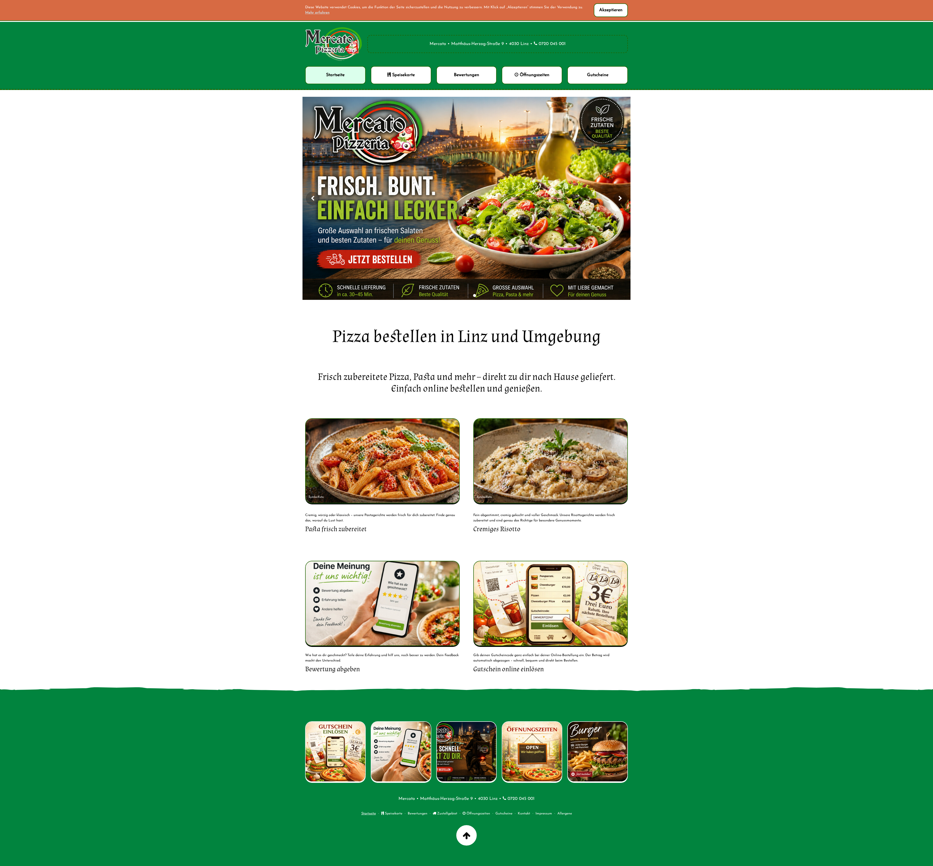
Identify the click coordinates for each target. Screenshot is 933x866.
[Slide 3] (469, 295)
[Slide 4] (474, 295)
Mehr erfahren (317, 13)
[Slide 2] (463, 295)
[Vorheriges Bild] (313, 198)
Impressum (544, 813)
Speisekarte (393, 813)
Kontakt (524, 813)
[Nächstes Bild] (620, 198)
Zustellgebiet (446, 813)
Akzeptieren (610, 10)
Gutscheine (503, 813)
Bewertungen (417, 813)
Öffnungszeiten (478, 813)
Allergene (564, 813)
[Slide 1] (458, 295)
